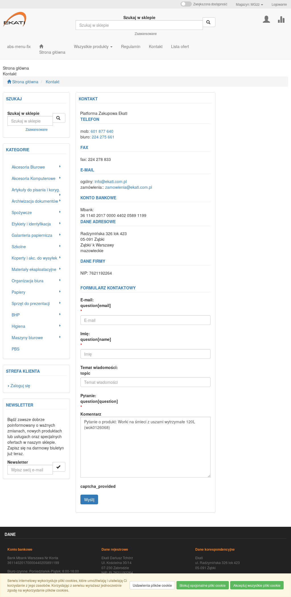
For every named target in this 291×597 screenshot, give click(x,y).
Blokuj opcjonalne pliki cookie (203, 585)
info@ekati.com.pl (111, 181)
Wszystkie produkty (92, 46)
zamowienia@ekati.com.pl (128, 187)
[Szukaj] (209, 22)
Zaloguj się (20, 385)
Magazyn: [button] (247, 4)
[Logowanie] (266, 18)
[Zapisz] (59, 467)
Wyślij (89, 499)
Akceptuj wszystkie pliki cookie (256, 585)
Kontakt (52, 81)
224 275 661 (103, 137)
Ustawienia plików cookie (152, 585)
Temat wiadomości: (99, 370)
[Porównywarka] (281, 18)
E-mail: (95, 302)
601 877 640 (102, 131)
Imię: (95, 336)
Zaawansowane (146, 33)
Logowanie (279, 4)
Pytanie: (99, 398)
